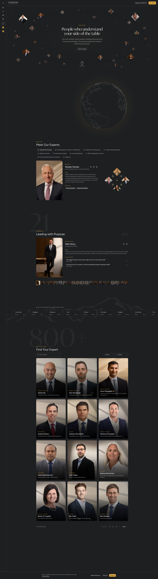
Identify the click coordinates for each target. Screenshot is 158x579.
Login (153, 3)
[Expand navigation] (3, 3)
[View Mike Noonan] (51, 283)
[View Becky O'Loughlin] (108, 283)
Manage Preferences (95, 575)
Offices (52, 91)
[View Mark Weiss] (69, 283)
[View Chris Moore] (91, 283)
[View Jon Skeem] (60, 283)
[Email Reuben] (93, 167)
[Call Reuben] (91, 167)
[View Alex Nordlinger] (86, 283)
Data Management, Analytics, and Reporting (68, 150)
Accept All (112, 575)
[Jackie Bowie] (117, 189)
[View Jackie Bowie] (56, 283)
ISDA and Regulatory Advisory (96, 153)
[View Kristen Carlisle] (104, 283)
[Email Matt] (126, 244)
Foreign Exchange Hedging (113, 150)
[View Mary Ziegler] (117, 283)
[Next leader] (126, 234)
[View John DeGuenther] (100, 283)
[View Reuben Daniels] (78, 283)
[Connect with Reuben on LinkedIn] (96, 167)
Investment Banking (77, 153)
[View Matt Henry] (38, 283)
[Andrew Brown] (109, 180)
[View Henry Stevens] (95, 283)
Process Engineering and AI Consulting (50, 157)
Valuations (68, 157)
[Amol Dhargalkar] (125, 180)
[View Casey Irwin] (47, 283)
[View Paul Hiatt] (122, 283)
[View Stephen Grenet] (126, 283)
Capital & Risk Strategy (46, 150)
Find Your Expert (82, 49)
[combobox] (110, 354)
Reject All (105, 575)
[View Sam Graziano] (82, 283)
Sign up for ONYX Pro (140, 3)
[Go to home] (13, 3)
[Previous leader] (123, 234)
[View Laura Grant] (64, 283)
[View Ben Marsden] (113, 283)
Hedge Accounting (45, 153)
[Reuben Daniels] (117, 172)
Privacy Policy (45, 576)
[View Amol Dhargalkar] (42, 283)
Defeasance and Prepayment (92, 150)
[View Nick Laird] (73, 283)
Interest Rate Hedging (61, 153)
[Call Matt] (124, 244)
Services (42, 91)
